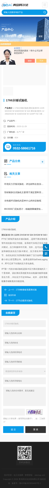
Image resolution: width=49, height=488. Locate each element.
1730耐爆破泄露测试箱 (26, 289)
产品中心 (27, 36)
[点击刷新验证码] (34, 412)
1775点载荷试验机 (24, 300)
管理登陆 (28, 475)
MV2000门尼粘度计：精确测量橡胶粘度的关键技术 (24, 209)
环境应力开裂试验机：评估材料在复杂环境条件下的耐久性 (24, 184)
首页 (17, 36)
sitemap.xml (40, 475)
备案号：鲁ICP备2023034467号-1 (26, 483)
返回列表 (12, 295)
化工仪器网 (18, 475)
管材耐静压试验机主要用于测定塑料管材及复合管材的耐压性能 (24, 192)
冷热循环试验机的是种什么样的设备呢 (22, 201)
